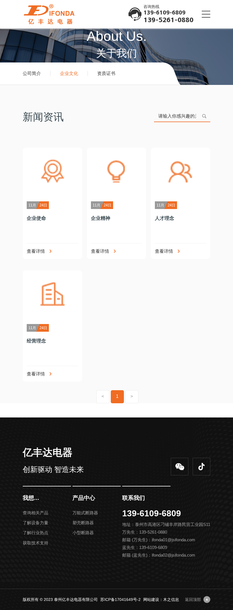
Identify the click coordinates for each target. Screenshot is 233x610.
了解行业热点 (35, 532)
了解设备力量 (35, 522)
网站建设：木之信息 (161, 599)
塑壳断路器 (83, 522)
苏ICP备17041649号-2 (120, 599)
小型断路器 (83, 532)
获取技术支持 (35, 542)
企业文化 (69, 73)
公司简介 (32, 73)
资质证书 (106, 73)
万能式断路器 (85, 512)
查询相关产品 (35, 512)
